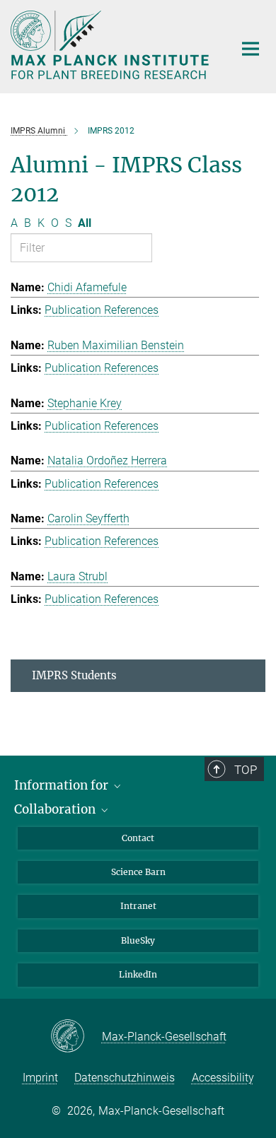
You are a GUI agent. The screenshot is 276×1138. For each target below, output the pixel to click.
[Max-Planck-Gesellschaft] (76, 1037)
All (84, 223)
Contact (138, 838)
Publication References (102, 310)
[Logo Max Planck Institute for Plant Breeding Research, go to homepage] (111, 45)
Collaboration (56, 809)
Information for (62, 785)
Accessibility (223, 1077)
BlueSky (138, 940)
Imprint (40, 1077)
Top (245, 770)
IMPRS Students (74, 675)
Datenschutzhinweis (124, 1077)
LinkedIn (138, 974)
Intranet (138, 906)
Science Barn (138, 872)
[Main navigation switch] (250, 49)
